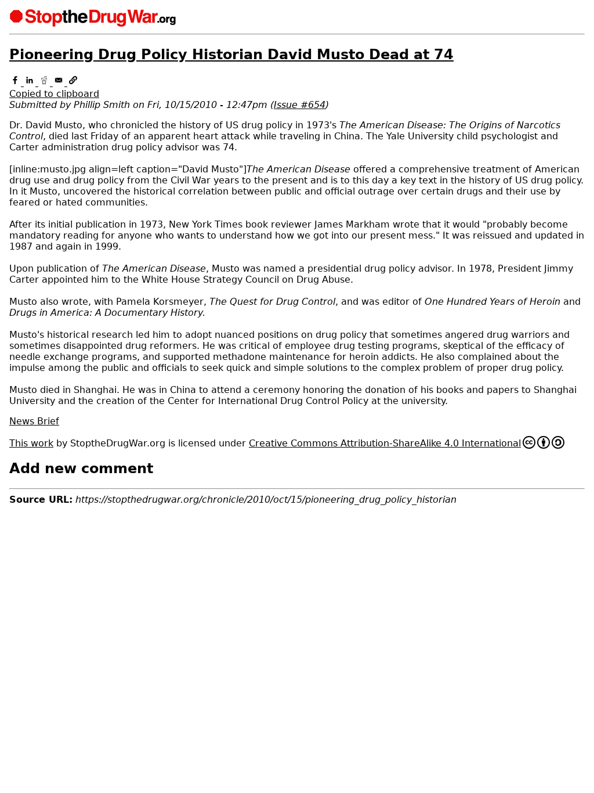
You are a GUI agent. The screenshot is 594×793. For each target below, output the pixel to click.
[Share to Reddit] (45, 82)
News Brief (34, 421)
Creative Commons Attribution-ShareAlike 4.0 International (385, 443)
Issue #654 (299, 104)
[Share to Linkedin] (31, 82)
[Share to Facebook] (16, 82)
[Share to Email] (60, 82)
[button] (297, 88)
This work (31, 443)
